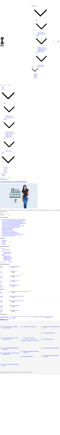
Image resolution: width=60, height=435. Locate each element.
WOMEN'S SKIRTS (7, 258)
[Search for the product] (10, 84)
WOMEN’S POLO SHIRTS (10, 133)
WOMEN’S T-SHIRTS (41, 47)
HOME (3, 87)
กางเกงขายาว (31, 316)
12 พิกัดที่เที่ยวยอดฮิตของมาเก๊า (7, 229)
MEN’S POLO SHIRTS (9, 117)
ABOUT (39, 66)
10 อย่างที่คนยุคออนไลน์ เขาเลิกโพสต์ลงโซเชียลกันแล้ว (13, 181)
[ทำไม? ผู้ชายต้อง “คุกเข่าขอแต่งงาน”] (21, 338)
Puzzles (3, 242)
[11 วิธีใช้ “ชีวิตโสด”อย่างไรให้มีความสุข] (21, 331)
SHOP (3, 88)
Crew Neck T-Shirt (4, 317)
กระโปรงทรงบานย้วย (22, 316)
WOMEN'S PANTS (7, 256)
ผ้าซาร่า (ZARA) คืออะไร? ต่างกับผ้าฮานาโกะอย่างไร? (11, 233)
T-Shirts (12, 316)
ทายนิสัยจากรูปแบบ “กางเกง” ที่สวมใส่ (8, 230)
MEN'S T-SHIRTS (7, 253)
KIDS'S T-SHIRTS (7, 249)
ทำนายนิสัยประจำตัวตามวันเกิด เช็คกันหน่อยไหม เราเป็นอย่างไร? (12, 234)
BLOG (33, 66)
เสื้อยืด (51, 316)
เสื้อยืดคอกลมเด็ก (10, 318)
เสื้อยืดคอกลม (4, 319)
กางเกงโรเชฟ (47, 317)
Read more (2, 213)
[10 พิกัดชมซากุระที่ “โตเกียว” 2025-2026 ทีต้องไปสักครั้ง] (1, 367)
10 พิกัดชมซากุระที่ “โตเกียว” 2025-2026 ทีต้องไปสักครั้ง (11, 224)
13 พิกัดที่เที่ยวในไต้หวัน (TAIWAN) (7, 228)
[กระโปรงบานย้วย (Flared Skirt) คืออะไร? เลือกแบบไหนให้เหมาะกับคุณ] (1, 342)
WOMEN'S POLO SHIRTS (8, 257)
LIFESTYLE (36, 75)
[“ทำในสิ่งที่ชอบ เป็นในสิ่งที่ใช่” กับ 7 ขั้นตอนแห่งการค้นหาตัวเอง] (21, 353)
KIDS (37, 52)
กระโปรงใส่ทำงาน (27, 316)
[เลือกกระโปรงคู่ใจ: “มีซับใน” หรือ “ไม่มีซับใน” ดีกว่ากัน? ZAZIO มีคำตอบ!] (1, 331)
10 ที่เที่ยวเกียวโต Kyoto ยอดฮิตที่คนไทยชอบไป (9, 232)
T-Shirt (9, 316)
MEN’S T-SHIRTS (41, 32)
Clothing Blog (4, 240)
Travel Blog (4, 244)
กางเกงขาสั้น (35, 316)
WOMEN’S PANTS (41, 50)
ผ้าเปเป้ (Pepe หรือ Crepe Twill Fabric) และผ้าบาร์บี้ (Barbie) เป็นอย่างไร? (14, 223)
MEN (37, 20)
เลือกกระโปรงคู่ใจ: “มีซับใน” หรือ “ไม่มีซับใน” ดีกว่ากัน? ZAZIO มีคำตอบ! (14, 219)
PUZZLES (35, 77)
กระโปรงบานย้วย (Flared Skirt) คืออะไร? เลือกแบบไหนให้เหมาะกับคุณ (13, 220)
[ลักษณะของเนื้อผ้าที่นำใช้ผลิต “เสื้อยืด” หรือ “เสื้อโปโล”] (21, 345)
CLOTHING (6, 167)
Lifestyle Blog (4, 241)
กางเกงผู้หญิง (40, 316)
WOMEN (37, 35)
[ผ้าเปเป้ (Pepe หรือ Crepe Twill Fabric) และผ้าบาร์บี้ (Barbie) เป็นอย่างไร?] (1, 358)
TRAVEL (35, 76)
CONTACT (42, 66)
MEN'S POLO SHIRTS (7, 252)
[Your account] (56, 42)
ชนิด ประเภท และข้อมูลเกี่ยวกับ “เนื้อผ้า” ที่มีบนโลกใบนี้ (11, 227)
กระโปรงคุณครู (18, 316)
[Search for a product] (53, 42)
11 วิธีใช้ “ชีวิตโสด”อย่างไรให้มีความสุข (29, 326)
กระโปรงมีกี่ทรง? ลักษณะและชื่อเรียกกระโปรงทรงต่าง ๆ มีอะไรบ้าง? (13, 225)
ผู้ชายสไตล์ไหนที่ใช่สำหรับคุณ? (28, 356)
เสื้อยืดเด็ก (14, 318)
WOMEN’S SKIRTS (41, 51)
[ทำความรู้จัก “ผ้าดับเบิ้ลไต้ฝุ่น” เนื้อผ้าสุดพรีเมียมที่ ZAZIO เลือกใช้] (1, 349)
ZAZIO (14, 317)
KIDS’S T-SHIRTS (41, 65)
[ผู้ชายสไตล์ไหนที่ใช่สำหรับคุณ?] (21, 360)
